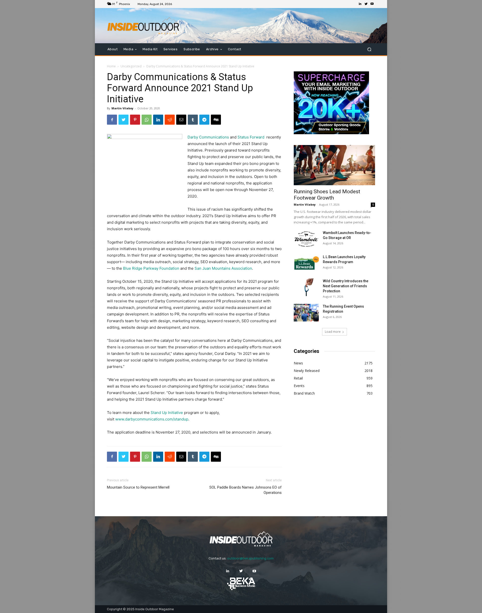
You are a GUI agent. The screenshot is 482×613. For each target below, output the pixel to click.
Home (111, 66)
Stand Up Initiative (166, 412)
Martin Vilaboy (122, 108)
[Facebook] (112, 120)
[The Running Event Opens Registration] (306, 312)
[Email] (181, 120)
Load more (333, 331)
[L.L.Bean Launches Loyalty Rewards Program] (306, 263)
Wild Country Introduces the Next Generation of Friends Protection (345, 286)
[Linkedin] (360, 4)
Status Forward (250, 137)
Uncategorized (131, 66)
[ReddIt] (170, 120)
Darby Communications (208, 137)
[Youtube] (372, 4)
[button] (369, 49)
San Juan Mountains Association (223, 268)
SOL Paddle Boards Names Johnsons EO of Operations (245, 490)
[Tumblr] (193, 120)
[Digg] (216, 120)
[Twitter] (366, 4)
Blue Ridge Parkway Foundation (151, 268)
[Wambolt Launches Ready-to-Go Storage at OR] (306, 239)
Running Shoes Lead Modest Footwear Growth (327, 194)
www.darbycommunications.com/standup (151, 419)
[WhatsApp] (147, 120)
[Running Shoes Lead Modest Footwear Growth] (334, 165)
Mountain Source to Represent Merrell (138, 487)
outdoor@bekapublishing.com (250, 558)
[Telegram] (204, 120)
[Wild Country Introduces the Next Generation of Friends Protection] (306, 287)
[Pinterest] (135, 120)
